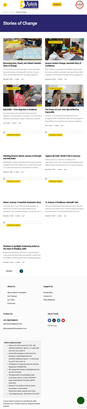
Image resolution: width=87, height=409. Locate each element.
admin (17, 79)
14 (66, 169)
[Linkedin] (58, 320)
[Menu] (5, 5)
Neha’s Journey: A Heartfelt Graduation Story (22, 202)
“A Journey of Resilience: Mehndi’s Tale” (62, 202)
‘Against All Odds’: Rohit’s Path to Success (62, 156)
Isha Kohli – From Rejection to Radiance (20, 109)
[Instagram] (54, 320)
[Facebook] (49, 320)
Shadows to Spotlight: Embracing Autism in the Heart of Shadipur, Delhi (21, 247)
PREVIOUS (9, 271)
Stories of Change (13, 42)
